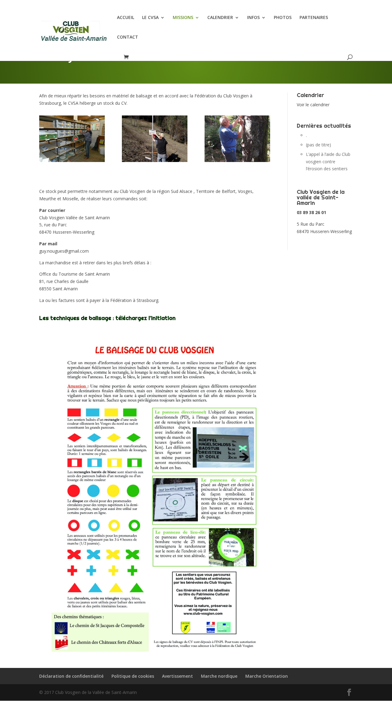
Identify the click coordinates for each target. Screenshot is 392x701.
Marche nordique (219, 676)
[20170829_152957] (237, 160)
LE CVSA (150, 17)
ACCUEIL (125, 17)
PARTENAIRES (314, 17)
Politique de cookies (132, 676)
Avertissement (177, 676)
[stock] (72, 160)
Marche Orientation (266, 676)
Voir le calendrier (313, 104)
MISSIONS (183, 17)
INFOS (253, 17)
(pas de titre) (318, 145)
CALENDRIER (220, 17)
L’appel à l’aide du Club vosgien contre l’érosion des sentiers (328, 161)
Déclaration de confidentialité (71, 676)
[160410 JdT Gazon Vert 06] (154, 160)
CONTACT (127, 37)
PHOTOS (283, 17)
